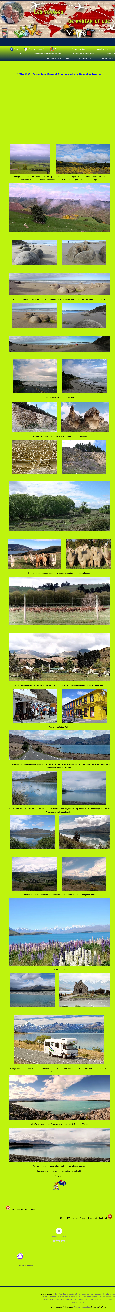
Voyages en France (35, 49)
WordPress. (102, 1307)
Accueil (16, 49)
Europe (57, 49)
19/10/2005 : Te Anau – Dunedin (23, 1209)
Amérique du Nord (78, 49)
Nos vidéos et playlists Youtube (58, 58)
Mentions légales (46, 1294)
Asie (20, 53)
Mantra (93, 1307)
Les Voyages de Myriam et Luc (62, 1307)
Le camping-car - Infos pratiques (82, 53)
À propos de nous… (86, 58)
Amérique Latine (103, 49)
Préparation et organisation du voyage (47, 53)
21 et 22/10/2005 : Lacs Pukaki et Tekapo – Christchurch (84, 1218)
